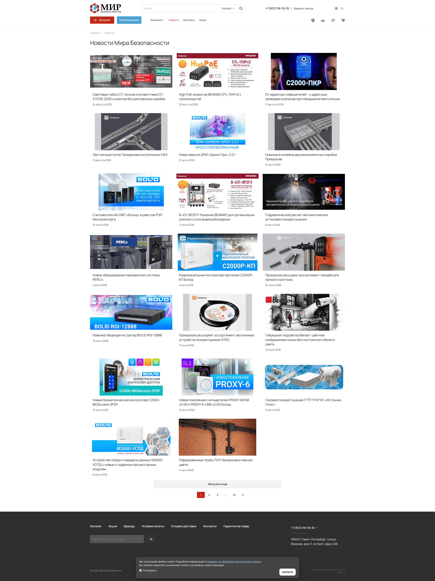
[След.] (243, 495)
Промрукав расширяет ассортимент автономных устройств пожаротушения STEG (217, 337)
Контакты (210, 526)
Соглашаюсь (150, 570)
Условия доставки (183, 526)
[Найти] (241, 8)
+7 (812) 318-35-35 (277, 8)
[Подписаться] (151, 539)
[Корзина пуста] (343, 20)
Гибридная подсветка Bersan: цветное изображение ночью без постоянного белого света (300, 339)
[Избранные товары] (333, 20)
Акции (112, 526)
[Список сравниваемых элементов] (323, 20)
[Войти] (313, 20)
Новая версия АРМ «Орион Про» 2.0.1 (207, 154)
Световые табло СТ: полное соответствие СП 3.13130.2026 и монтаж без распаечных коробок (129, 96)
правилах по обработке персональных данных (234, 561)
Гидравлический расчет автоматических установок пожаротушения (296, 217)
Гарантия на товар (236, 526)
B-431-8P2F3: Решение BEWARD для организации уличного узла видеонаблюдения (217, 217)
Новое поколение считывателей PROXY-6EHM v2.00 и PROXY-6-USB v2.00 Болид (214, 402)
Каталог (96, 526)
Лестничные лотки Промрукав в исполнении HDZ (130, 154)
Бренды (129, 526)
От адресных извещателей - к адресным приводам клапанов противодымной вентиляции (302, 96)
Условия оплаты (153, 526)
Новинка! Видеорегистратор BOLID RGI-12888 (127, 335)
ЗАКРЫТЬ (287, 572)
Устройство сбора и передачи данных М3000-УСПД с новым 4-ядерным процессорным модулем (128, 464)
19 (234, 494)
